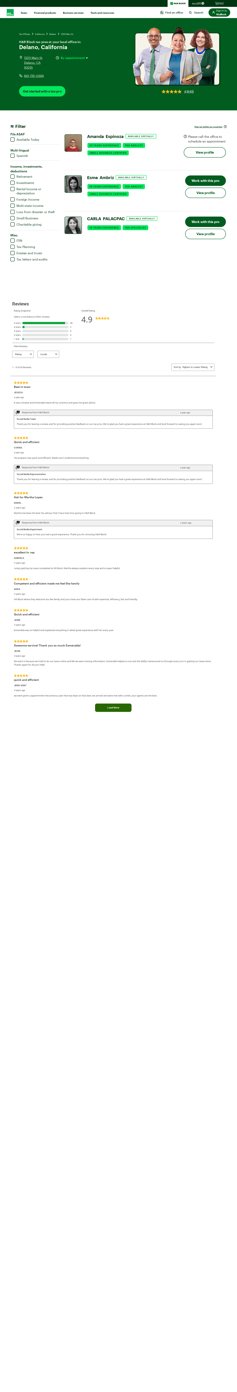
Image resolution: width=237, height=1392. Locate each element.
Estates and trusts (29, 253)
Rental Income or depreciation (28, 191)
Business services (73, 12)
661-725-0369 (34, 76)
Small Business (27, 218)
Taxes (24, 12)
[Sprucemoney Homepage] (219, 3)
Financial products (45, 12)
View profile (205, 152)
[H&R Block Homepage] (178, 3)
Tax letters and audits (32, 259)
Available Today (27, 139)
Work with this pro (205, 181)
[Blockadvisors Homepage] (198, 3)
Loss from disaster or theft (35, 212)
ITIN (19, 240)
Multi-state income (29, 206)
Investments (25, 183)
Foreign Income (27, 199)
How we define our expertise (208, 126)
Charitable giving (28, 224)
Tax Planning (25, 247)
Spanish (22, 156)
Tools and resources (102, 12)
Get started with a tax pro (42, 91)
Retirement (24, 176)
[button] (219, 12)
